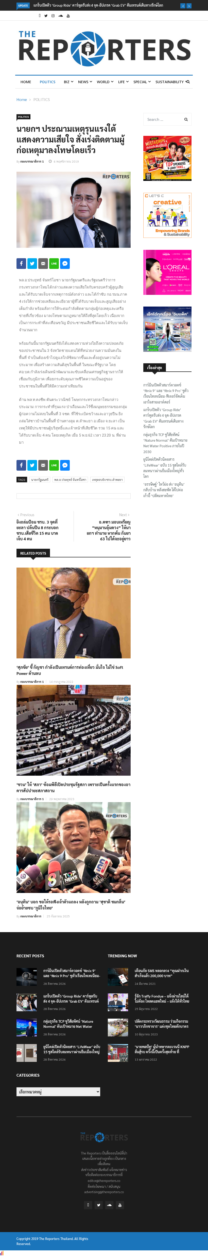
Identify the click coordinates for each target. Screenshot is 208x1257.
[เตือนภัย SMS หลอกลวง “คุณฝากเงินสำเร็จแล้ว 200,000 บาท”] (119, 978)
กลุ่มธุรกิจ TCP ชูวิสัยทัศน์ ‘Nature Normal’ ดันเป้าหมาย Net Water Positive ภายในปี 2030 (165, 443)
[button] (182, 5)
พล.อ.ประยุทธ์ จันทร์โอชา (70, 480)
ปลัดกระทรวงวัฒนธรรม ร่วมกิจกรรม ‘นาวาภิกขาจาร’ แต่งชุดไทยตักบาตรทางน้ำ (161, 1026)
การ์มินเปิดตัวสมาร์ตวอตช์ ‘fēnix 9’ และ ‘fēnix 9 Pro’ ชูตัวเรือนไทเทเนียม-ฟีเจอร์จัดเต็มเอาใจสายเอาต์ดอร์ (165, 393)
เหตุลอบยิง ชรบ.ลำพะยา (107, 480)
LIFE (121, 81)
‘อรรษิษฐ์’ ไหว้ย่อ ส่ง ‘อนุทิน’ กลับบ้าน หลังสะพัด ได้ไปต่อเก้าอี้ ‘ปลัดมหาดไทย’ (164, 490)
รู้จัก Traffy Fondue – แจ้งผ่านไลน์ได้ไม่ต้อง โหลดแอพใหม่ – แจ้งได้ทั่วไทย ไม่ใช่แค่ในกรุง (162, 1001)
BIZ (67, 81)
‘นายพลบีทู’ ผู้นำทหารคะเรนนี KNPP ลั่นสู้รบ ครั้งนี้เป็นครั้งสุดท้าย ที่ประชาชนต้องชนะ (162, 1051)
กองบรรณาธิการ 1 (32, 161)
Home (26, 81)
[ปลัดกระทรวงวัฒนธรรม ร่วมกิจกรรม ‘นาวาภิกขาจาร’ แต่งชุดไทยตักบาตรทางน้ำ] (119, 1028)
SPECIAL (140, 81)
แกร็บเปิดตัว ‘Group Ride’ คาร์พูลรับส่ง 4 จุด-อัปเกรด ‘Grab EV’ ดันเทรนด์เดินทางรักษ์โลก (98, 5)
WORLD (103, 81)
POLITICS (47, 81)
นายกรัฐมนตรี (39, 480)
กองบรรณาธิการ (30, 916)
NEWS (83, 81)
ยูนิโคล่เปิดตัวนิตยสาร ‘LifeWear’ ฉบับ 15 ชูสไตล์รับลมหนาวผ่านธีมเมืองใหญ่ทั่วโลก (164, 468)
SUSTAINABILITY (169, 81)
